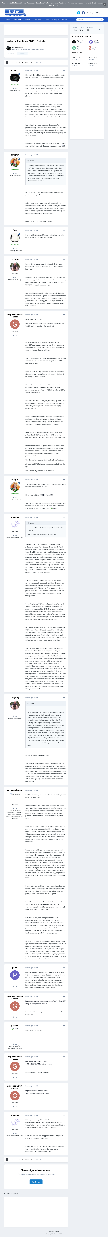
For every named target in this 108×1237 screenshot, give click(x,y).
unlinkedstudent (14, 790)
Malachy (15, 517)
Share (11, 54)
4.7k (15, 986)
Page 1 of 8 (39, 62)
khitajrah (15, 155)
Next (27, 62)
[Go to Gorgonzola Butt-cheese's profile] (15, 324)
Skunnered (81, 47)
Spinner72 (19, 47)
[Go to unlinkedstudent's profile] (15, 797)
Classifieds (37, 19)
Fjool (15, 230)
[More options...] (64, 70)
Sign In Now (36, 1182)
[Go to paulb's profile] (15, 975)
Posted (31, 70)
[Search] (101, 19)
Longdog (15, 259)
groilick (14, 1025)
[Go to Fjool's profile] (15, 237)
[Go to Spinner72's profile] (8, 48)
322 (15, 1044)
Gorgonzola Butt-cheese (15, 315)
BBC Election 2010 (46, 495)
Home (8, 19)
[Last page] (31, 62)
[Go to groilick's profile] (15, 1033)
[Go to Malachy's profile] (15, 524)
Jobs (47, 19)
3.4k (15, 808)
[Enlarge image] (63, 146)
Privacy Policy (54, 1231)
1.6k (15, 173)
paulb (14, 968)
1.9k (15, 89)
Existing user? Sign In (95, 13)
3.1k (15, 248)
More (64, 19)
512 (15, 335)
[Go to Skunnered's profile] (74, 48)
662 (15, 277)
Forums (17, 19)
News (27, 19)
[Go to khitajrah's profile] (15, 162)
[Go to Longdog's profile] (15, 266)
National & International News (33, 49)
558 (15, 535)
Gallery (55, 19)
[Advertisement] (36, 30)
